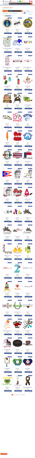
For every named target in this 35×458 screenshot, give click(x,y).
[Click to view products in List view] (23, 13)
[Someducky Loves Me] (17, 249)
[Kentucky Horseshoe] (17, 305)
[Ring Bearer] (7, 211)
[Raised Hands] (17, 211)
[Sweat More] (7, 155)
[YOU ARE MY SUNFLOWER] (7, 42)
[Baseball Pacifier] (27, 362)
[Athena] (27, 117)
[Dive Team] (7, 117)
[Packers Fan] (7, 381)
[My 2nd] (17, 268)
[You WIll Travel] (27, 79)
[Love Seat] (17, 136)
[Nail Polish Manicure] (27, 192)
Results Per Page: (5, 13)
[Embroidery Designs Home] (11, 1)
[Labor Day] (7, 305)
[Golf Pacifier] (17, 362)
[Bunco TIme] (17, 192)
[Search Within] (21, 11)
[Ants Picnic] (7, 268)
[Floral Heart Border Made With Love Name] (27, 61)
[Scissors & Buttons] (27, 324)
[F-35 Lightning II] (27, 211)
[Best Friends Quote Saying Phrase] (7, 61)
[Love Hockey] (17, 343)
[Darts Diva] (27, 343)
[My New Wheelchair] (7, 343)
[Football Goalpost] (7, 362)
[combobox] (20, 4)
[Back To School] (7, 286)
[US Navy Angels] (17, 42)
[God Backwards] (17, 381)
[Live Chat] (20, 1)
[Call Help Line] (18, 1)
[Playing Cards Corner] (7, 249)
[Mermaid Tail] (27, 286)
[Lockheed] (27, 230)
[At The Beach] (17, 286)
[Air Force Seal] (7, 23)
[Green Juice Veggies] (27, 98)
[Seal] (27, 136)
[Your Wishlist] (29, 1)
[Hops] (27, 249)
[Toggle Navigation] (3, 1)
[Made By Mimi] (17, 61)
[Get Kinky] (17, 117)
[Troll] (7, 98)
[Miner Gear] (17, 98)
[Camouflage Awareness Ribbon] (27, 381)
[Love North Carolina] (27, 155)
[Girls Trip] (27, 305)
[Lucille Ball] (17, 174)
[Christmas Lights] (27, 42)
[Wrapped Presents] (7, 79)
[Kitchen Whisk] (27, 268)
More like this (9, 34)
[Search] (31, 4)
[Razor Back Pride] (17, 324)
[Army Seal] (27, 23)
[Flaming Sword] (7, 136)
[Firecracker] (17, 79)
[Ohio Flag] (7, 174)
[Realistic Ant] (17, 23)
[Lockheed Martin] (7, 230)
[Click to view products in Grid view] (24, 13)
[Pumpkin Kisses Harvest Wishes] (7, 324)
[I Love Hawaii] (17, 155)
